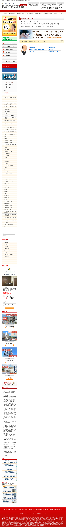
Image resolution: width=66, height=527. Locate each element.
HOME (20, 15)
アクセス (51, 49)
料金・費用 (32, 51)
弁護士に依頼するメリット (9, 66)
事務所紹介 (32, 47)
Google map (9, 328)
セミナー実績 (9, 70)
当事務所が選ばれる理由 (54, 51)
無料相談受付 (52, 47)
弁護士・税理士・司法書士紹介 (37, 49)
